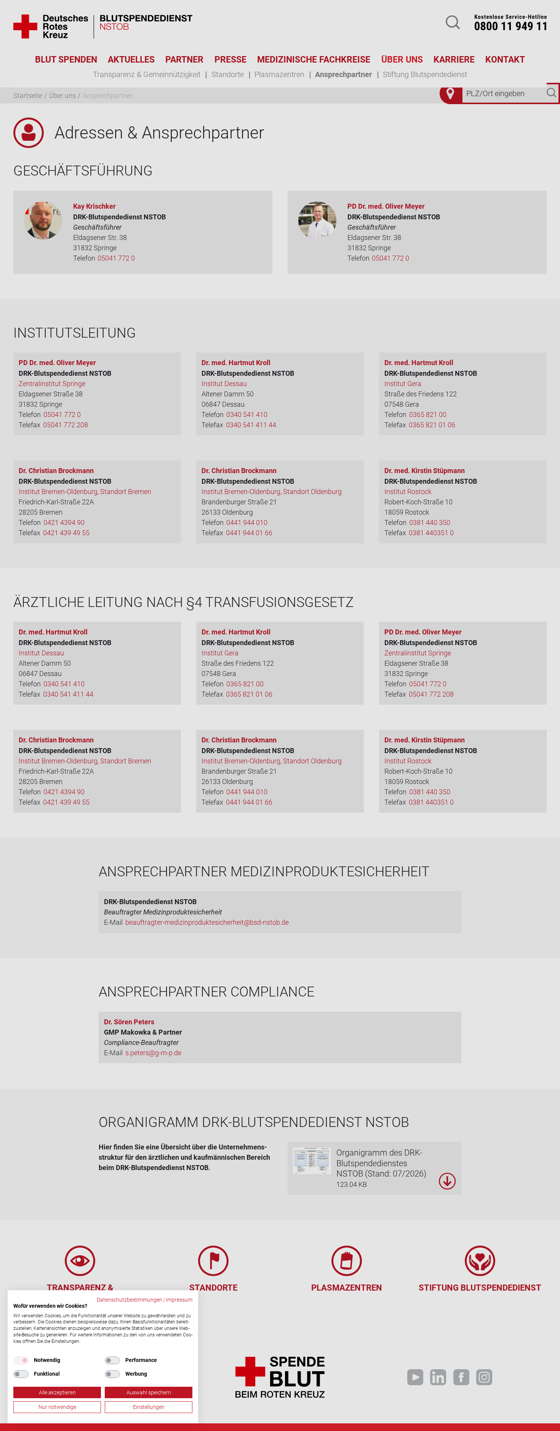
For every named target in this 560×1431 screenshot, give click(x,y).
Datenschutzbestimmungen (129, 1300)
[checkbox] (21, 1360)
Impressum (179, 1300)
